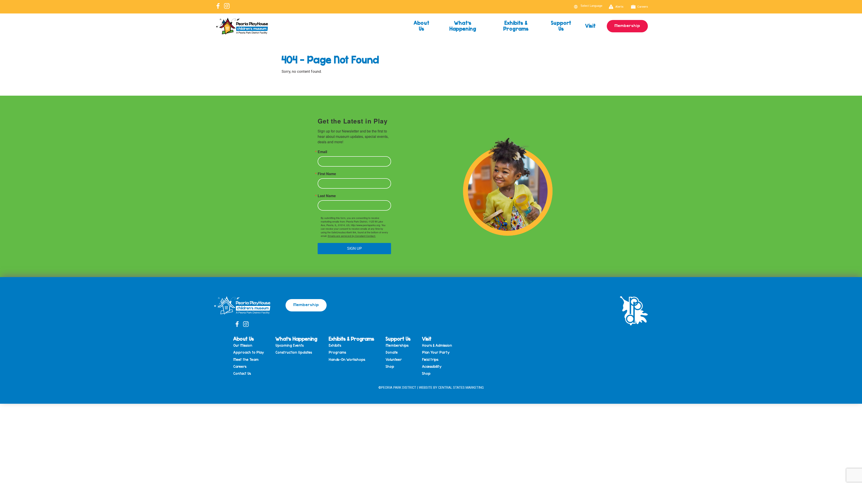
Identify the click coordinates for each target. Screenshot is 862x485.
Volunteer (394, 359)
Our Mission (242, 345)
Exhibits (335, 345)
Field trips (430, 359)
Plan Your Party (436, 352)
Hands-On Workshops (347, 359)
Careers (642, 6)
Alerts (619, 6)
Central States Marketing (461, 388)
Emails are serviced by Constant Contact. (352, 236)
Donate (392, 352)
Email (322, 152)
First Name (327, 174)
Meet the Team (246, 359)
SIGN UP (354, 248)
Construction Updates (293, 352)
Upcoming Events (289, 345)
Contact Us (242, 373)
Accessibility (432, 366)
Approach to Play (248, 352)
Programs (337, 352)
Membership (627, 25)
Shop (390, 366)
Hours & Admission (437, 345)
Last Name (327, 196)
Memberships (397, 345)
